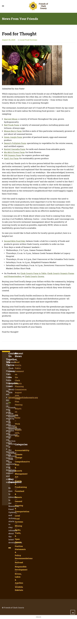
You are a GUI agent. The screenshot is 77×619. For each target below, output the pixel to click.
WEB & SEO (38, 617)
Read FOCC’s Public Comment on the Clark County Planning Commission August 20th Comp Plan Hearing (21, 383)
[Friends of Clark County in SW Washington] (38, 6)
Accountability (22, 450)
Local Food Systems (28, 40)
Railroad (19, 562)
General (18, 501)
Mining (18, 526)
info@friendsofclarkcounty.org (23, 397)
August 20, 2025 (8, 40)
